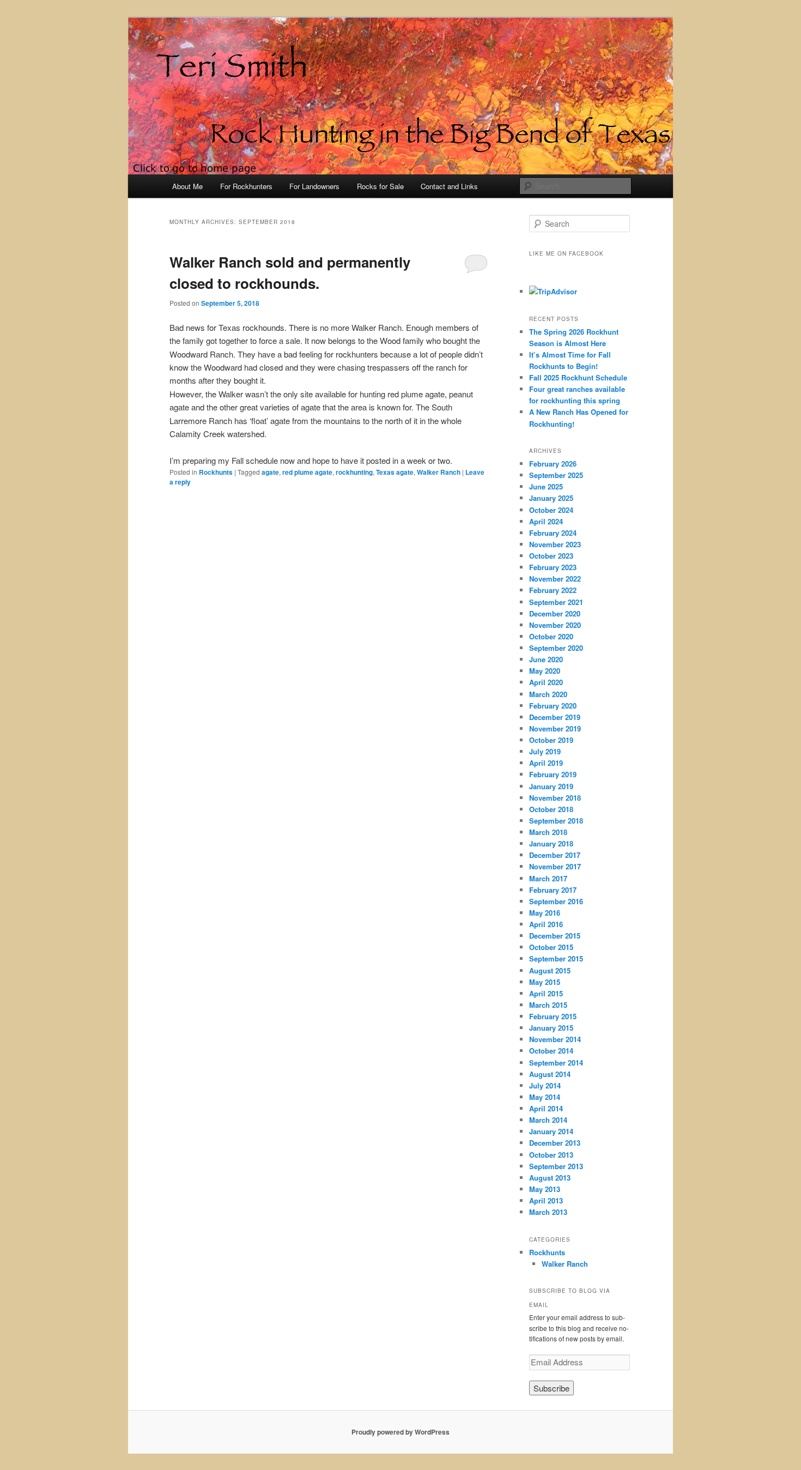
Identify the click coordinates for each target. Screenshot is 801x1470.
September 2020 (556, 648)
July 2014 (545, 1085)
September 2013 (556, 1166)
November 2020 (555, 625)
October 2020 (551, 636)
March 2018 (548, 832)
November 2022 (555, 578)
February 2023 (553, 567)
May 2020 (544, 671)
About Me (187, 186)
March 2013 (548, 1212)
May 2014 (544, 1097)
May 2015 (544, 982)
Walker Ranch (438, 472)
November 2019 (555, 728)
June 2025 (546, 486)
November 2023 (555, 544)
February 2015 (553, 1016)
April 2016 (546, 924)
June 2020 (546, 659)
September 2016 (556, 901)
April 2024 (546, 521)
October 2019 (551, 740)
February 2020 (553, 705)
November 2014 (555, 1039)
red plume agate (307, 472)
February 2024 (553, 533)
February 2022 (553, 590)
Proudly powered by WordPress (400, 1432)
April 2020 (546, 682)
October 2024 (551, 510)
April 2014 (546, 1108)
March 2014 (548, 1120)
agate (270, 472)
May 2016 (544, 913)
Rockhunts (216, 472)
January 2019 (551, 786)
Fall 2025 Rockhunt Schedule (578, 377)
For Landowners (314, 186)
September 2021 (556, 602)
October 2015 (551, 947)
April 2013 (546, 1200)
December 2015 (554, 935)
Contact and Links (449, 186)
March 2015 (548, 1005)
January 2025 (551, 498)
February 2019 (553, 774)
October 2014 (551, 1050)
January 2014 (551, 1131)
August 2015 (550, 970)
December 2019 (554, 717)
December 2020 (554, 613)
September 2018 (556, 820)
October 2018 (551, 809)
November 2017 (555, 866)
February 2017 (553, 890)
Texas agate (395, 472)
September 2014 (556, 1062)
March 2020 (548, 694)
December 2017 (554, 855)
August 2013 (550, 1177)
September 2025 (556, 475)
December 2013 (554, 1143)
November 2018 (555, 798)
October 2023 (551, 556)
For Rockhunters (246, 186)
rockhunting (354, 472)
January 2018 (551, 843)
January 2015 (551, 1028)
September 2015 (556, 958)
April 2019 (546, 763)
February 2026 (553, 463)
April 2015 (546, 993)
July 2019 (545, 751)
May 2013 (544, 1189)
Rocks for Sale (380, 186)
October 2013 (551, 1155)
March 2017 (548, 878)
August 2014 (550, 1074)
